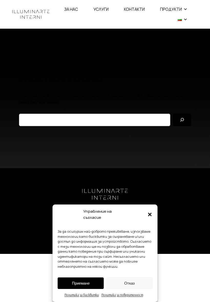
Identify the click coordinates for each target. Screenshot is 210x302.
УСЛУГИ (101, 9)
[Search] (182, 120)
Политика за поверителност (122, 295)
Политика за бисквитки (82, 295)
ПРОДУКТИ (171, 9)
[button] (149, 214)
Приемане (81, 283)
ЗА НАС (71, 9)
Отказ (129, 283)
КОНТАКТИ (134, 9)
